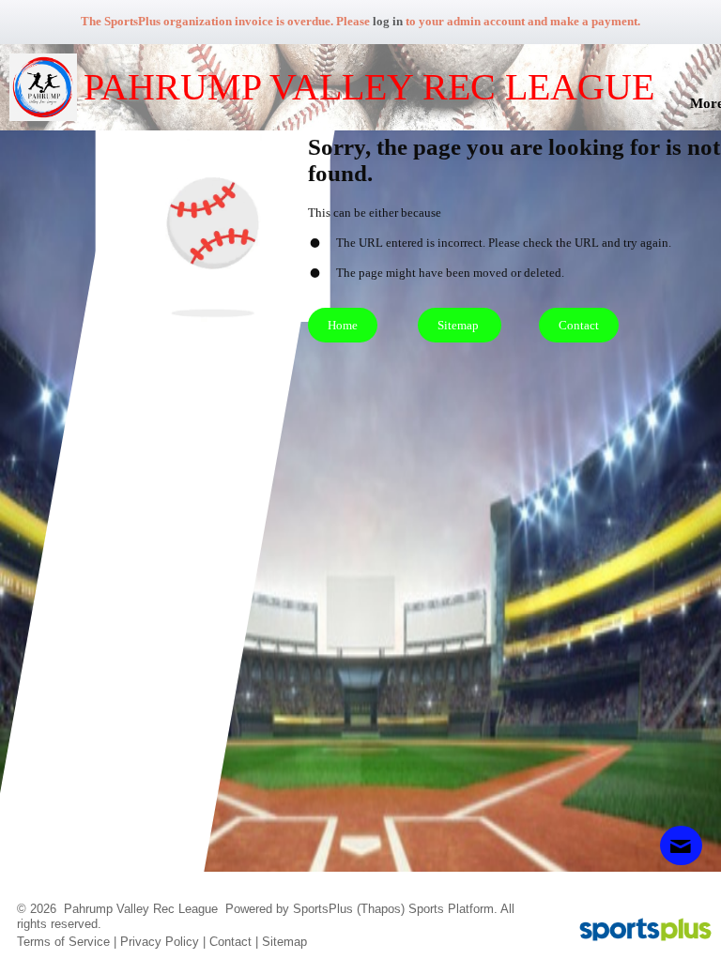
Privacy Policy (159, 942)
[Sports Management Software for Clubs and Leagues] (638, 931)
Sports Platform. (453, 909)
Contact (230, 942)
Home (343, 325)
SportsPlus (323, 909)
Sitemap (284, 942)
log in (388, 21)
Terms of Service (63, 942)
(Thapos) (381, 909)
